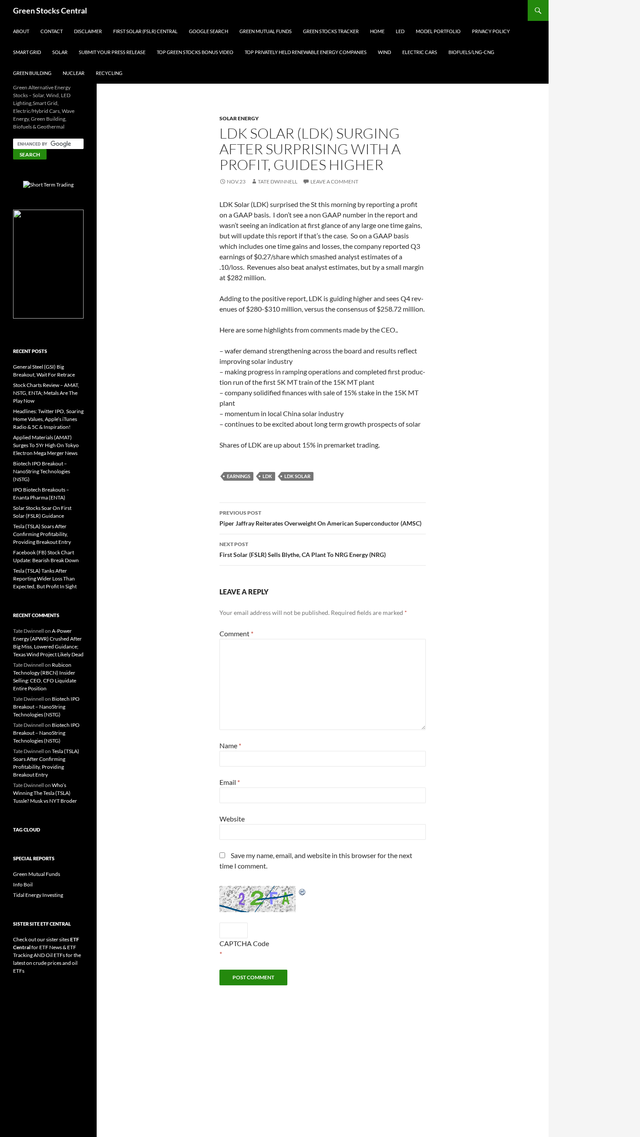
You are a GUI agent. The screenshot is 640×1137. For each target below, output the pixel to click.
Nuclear (73, 73)
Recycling (109, 73)
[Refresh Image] (302, 891)
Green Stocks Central (50, 10)
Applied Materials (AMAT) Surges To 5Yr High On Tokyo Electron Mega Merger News (46, 445)
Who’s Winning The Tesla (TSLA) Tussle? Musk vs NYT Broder (45, 793)
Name (230, 745)
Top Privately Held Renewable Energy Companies (306, 52)
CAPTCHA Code (244, 943)
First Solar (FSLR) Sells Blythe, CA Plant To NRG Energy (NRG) (302, 549)
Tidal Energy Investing (38, 895)
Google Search (208, 31)
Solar (59, 52)
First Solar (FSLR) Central (145, 31)
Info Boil (23, 884)
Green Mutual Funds (265, 31)
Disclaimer (88, 31)
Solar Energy (239, 118)
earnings (238, 476)
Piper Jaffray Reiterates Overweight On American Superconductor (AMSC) (320, 518)
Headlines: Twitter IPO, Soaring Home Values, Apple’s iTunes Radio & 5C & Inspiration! (48, 419)
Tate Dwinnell (277, 181)
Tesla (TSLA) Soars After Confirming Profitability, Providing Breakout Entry (42, 534)
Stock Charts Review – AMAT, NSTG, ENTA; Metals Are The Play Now (46, 393)
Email (229, 782)
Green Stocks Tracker (331, 31)
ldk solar (297, 476)
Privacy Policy (491, 31)
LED (400, 31)
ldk (267, 476)
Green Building (32, 73)
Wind (384, 52)
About (21, 31)
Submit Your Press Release (112, 52)
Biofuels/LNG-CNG (471, 52)
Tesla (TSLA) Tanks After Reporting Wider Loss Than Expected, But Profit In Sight (45, 578)
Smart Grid (27, 52)
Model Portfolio (438, 31)
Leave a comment (334, 181)
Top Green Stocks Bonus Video (195, 52)
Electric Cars (419, 52)
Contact (51, 31)
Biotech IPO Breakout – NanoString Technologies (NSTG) (41, 471)
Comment (236, 633)
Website (232, 819)
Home (377, 31)
